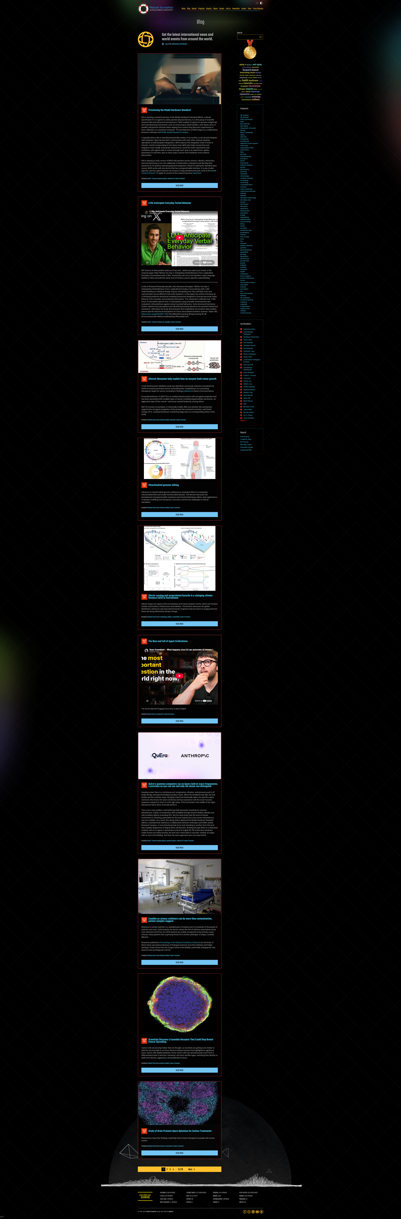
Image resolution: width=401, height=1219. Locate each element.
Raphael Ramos (249, 390)
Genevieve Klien (249, 329)
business (243, 172)
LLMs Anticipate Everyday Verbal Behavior (169, 203)
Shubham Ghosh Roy (153, 420)
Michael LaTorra (151, 714)
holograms (244, 274)
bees (242, 152)
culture (257, 75)
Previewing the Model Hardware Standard (169, 110)
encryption (244, 213)
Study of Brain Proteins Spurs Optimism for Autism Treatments (180, 1131)
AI (245, 65)
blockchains (244, 169)
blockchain (258, 73)
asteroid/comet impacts (249, 143)
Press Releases (258, 8)
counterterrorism (246, 185)
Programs (201, 8)
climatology (163, 617)
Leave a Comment (180, 178)
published (187, 391)
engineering (244, 217)
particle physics (162, 840)
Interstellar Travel (257, 83)
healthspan (253, 80)
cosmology (244, 182)
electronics (244, 209)
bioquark (247, 70)
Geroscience (244, 437)
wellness (256, 99)
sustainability (176, 617)
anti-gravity (244, 139)
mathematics (245, 306)
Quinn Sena (247, 340)
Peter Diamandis (246, 119)
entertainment (245, 219)
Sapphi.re (171, 1211)
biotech (255, 70)
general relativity (246, 245)
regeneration (245, 94)
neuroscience (169, 1146)
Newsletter (236, 8)
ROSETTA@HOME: (165, 1202)
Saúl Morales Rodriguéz (248, 333)
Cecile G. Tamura (151, 178)
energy (242, 215)
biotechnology (245, 73)
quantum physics (162, 178)
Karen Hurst (247, 357)
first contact (244, 237)
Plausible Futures (246, 447)
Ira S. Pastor (247, 415)
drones (242, 202)
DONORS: (215, 1196)
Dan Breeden (248, 343)
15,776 (180, 1169)
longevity (250, 89)
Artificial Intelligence (246, 67)
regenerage (255, 92)
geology (243, 254)
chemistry (172, 420)
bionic (242, 161)
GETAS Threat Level (145, 1197)
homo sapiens (245, 276)
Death (260, 75)
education (244, 206)
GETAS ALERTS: (243, 1192)
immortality (248, 83)
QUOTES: (241, 1202)
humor (242, 280)
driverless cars (245, 200)
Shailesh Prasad (249, 345)
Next (190, 1169)
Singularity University (248, 128)
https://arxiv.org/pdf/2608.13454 (155, 314)
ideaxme (241, 83)
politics (243, 92)
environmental (245, 222)
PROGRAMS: (242, 1199)
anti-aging (257, 64)
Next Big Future (246, 445)
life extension (245, 298)
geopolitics (244, 256)
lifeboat (243, 296)
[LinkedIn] (253, 1212)
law (241, 291)
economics (244, 204)
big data (243, 154)
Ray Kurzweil (245, 124)
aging (241, 64)
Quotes (243, 8)
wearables (167, 322)
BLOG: (187, 1196)
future (255, 78)
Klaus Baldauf (248, 373)
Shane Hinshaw (249, 387)
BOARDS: (241, 1196)
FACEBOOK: (163, 1192)
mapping (243, 302)
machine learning (246, 300)
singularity (259, 94)
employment (244, 211)
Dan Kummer (248, 365)
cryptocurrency (252, 75)
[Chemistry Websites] (250, 50)
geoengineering (246, 250)
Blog (188, 8)
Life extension (254, 86)
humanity (261, 81)
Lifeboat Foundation (151, 1211)
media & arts (245, 309)
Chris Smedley (248, 418)
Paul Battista (248, 348)
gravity (242, 263)
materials (243, 304)
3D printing (244, 115)
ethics (242, 224)
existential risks (244, 78)
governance (244, 259)
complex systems (246, 178)
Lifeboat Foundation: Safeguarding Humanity (155, 8)
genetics (243, 248)
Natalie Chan (248, 392)
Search (260, 37)
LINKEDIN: (215, 1192)
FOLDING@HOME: (217, 1199)
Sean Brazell (248, 395)
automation (244, 150)
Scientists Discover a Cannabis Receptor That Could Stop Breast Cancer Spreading (180, 1041)
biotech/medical (164, 420)
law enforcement (246, 293)
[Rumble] (261, 1212)
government (244, 261)
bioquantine (255, 67)
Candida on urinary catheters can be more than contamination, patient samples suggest (180, 920)
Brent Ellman (248, 401)
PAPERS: (188, 1202)
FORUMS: (215, 1202)
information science (247, 283)
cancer (247, 75)
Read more (179, 185)
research (252, 94)
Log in (167, 44)
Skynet (242, 130)
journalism (244, 289)
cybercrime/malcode (247, 191)
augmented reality (247, 148)
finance (243, 235)
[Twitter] (249, 1212)
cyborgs (243, 193)
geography (244, 252)
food (242, 239)
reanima (247, 92)
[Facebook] (244, 1212)
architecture (244, 141)
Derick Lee (247, 381)
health (245, 80)
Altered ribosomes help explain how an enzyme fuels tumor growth (182, 379)
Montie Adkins (248, 412)
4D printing (244, 117)
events (242, 226)
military (243, 311)
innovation (244, 285)
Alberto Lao (247, 384)
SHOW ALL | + (243, 420)
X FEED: (162, 1196)
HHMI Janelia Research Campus (174, 132)
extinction (250, 78)
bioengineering (245, 156)
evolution (243, 228)
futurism (162, 1146)
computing (244, 180)
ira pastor (244, 86)
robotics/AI (171, 178)
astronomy (244, 146)
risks (255, 94)
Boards (194, 8)
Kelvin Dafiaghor (249, 354)
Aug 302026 (144, 110)
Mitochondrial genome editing (163, 485)
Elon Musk (244, 126)
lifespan (242, 89)
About (183, 8)
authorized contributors (179, 44)
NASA (255, 89)
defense (243, 196)
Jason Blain (247, 410)
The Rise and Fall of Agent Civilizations (168, 641)
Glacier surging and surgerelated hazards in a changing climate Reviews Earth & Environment (180, 597)
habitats (169, 617)
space (242, 97)
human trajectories (247, 278)
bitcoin (252, 73)
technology (256, 97)
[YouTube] (257, 1212)
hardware (243, 269)
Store (249, 8)
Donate (221, 8)
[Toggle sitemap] (257, 3)
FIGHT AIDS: (163, 1199)
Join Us (228, 8)
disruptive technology (248, 198)
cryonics (243, 187)
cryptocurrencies (246, 189)
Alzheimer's (249, 65)
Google (240, 81)
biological (243, 159)
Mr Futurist (244, 442)
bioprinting (244, 163)
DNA (242, 122)
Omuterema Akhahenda (247, 369)
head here (197, 173)
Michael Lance (248, 407)
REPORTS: (189, 1199)
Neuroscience (259, 89)
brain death (242, 75)
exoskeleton (244, 233)
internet (243, 287)
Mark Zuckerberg (246, 132)
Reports (208, 8)
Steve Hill (246, 398)
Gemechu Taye (248, 351)
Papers (215, 8)
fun (241, 241)
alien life (243, 137)
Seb (244, 404)
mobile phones (245, 313)
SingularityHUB (245, 450)
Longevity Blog (245, 439)
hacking (243, 267)
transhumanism (246, 100)
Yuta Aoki (247, 378)
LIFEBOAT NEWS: (190, 1192)
